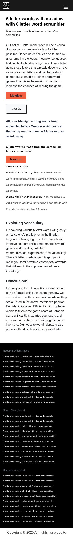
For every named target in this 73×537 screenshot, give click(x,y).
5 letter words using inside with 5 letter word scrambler (28, 421)
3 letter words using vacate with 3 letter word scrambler (28, 356)
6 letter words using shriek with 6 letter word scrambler (28, 397)
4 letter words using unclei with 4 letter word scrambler (28, 416)
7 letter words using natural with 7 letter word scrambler (28, 461)
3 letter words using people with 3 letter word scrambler (28, 361)
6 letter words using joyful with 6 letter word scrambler (28, 456)
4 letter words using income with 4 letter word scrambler (29, 371)
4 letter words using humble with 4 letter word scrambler (29, 376)
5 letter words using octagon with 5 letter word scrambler (29, 387)
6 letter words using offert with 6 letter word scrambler (28, 431)
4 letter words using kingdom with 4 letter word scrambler (29, 382)
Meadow (16, 108)
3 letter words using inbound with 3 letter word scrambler (29, 436)
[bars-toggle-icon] (66, 7)
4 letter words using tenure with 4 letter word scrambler (28, 451)
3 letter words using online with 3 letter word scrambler (28, 441)
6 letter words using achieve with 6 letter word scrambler (29, 392)
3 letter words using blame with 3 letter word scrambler (28, 366)
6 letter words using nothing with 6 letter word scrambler (29, 402)
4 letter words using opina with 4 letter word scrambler (28, 426)
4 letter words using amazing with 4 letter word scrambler (29, 446)
